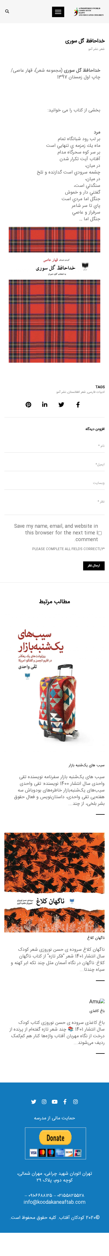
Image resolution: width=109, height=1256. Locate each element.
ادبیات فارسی (96, 392)
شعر (102, 49)
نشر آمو (93, 49)
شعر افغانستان (77, 392)
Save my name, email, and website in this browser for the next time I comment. (56, 533)
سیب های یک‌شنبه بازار (87, 765)
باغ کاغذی (97, 1011)
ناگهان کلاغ (96, 938)
